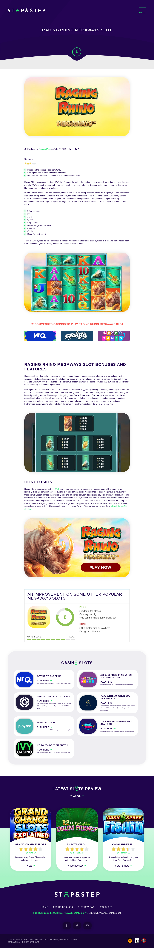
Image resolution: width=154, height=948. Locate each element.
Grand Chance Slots (30, 844)
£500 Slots (106, 907)
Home (45, 907)
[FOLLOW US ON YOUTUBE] (87, 925)
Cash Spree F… (123, 844)
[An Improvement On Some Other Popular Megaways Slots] (39, 617)
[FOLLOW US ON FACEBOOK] (67, 925)
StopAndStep (45, 149)
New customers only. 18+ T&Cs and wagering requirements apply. (54, 683)
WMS (57, 489)
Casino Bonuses (63, 907)
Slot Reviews (86, 907)
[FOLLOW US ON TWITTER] (77, 925)
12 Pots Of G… (77, 844)
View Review (75, 866)
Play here (43, 681)
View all (75, 796)
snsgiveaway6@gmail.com (105, 913)
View (29, 866)
